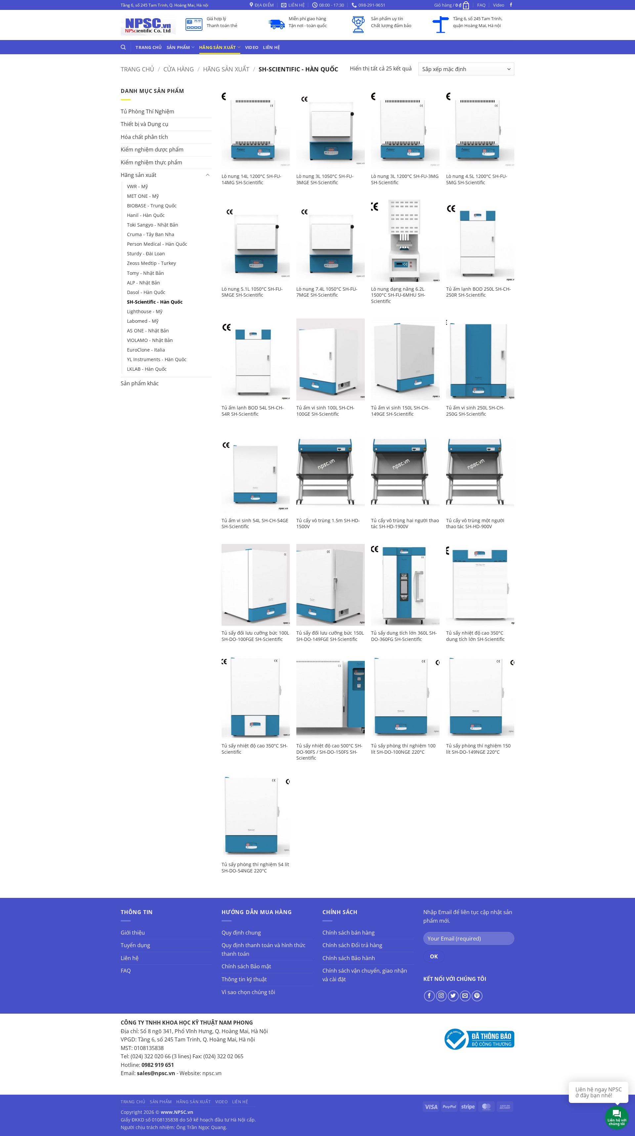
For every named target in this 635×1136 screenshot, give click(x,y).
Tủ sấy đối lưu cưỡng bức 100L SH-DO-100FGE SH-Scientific (255, 636)
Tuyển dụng (135, 945)
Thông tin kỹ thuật (244, 979)
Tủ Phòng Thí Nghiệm (147, 111)
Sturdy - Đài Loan (146, 253)
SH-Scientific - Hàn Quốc (155, 302)
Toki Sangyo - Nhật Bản (152, 225)
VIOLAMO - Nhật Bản (150, 340)
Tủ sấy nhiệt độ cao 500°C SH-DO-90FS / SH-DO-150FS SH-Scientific (329, 752)
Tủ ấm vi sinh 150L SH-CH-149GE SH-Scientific (400, 411)
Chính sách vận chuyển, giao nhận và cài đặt (364, 975)
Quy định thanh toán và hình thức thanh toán (264, 949)
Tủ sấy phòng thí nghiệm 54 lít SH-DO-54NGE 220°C (255, 868)
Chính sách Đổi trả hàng (352, 945)
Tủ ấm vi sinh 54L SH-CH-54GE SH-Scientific (255, 524)
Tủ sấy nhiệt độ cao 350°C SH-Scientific (255, 749)
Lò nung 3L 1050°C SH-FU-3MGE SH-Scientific (325, 179)
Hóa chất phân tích (144, 137)
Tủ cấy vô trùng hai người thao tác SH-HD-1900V (405, 524)
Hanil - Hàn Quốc (146, 215)
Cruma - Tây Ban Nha (150, 234)
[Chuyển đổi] (208, 175)
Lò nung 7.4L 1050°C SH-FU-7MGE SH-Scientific (327, 292)
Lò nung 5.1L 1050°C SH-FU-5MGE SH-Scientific (252, 292)
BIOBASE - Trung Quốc (152, 205)
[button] (452, 5)
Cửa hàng (178, 69)
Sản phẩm (178, 47)
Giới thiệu (133, 932)
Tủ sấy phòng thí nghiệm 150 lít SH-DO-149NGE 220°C (478, 749)
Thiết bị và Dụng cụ (144, 124)
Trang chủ (149, 47)
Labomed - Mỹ (142, 321)
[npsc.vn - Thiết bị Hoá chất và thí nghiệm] (148, 25)
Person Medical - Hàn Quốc (157, 244)
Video (498, 5)
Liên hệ (271, 47)
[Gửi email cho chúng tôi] (465, 995)
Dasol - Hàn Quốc (146, 292)
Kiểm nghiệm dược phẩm (152, 149)
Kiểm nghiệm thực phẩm (151, 162)
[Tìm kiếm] (123, 47)
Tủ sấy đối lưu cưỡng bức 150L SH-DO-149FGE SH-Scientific (330, 636)
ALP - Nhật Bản (143, 282)
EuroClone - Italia (146, 350)
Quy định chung (241, 932)
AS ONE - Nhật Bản (148, 330)
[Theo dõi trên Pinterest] (477, 995)
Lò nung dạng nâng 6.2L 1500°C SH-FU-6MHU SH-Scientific (398, 295)
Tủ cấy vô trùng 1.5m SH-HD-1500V (328, 524)
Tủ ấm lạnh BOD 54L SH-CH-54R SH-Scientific (253, 411)
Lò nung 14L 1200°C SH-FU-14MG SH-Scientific (251, 179)
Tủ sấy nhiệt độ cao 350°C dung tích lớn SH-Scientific (475, 636)
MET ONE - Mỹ (143, 196)
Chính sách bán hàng (348, 932)
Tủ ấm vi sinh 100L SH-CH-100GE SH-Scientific (325, 411)
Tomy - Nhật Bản (145, 273)
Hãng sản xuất (217, 47)
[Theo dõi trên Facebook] (511, 5)
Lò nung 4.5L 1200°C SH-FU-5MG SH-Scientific (476, 179)
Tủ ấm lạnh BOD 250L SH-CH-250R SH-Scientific (478, 292)
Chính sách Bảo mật (246, 966)
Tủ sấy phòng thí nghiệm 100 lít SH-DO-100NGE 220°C (403, 749)
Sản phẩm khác (140, 383)
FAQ (481, 5)
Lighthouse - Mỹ (144, 311)
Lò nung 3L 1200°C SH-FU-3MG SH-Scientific (405, 179)
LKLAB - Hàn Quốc (147, 369)
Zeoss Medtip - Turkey (151, 263)
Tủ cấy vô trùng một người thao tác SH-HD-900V (475, 524)
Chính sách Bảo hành (348, 958)
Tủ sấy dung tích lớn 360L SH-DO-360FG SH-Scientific (404, 636)
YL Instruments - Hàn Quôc (157, 359)
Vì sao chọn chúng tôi (248, 992)
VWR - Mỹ (137, 186)
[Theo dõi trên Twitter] (453, 995)
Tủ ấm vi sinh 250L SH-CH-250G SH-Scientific (475, 411)
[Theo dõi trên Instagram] (441, 995)
